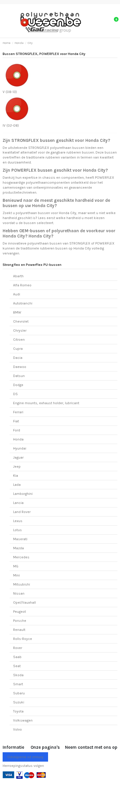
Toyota (18, 711)
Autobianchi (22, 303)
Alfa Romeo (22, 285)
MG (15, 566)
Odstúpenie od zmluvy (25, 757)
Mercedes (21, 557)
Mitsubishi (21, 584)
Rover (17, 648)
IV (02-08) (11, 125)
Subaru (19, 693)
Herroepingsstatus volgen (23, 766)
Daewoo (19, 367)
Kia (15, 476)
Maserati (20, 539)
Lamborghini (23, 494)
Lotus (17, 530)
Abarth (18, 276)
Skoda (18, 675)
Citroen (19, 340)
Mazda (18, 548)
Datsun (19, 376)
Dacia (17, 358)
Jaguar (18, 457)
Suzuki (18, 702)
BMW (17, 312)
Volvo (17, 729)
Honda (18, 439)
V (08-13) (10, 92)
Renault (19, 630)
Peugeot (19, 612)
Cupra (18, 349)
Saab (17, 657)
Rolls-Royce (22, 639)
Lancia (18, 503)
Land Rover (22, 512)
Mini (16, 575)
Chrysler (20, 330)
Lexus (17, 521)
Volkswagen (23, 720)
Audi (16, 294)
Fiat (16, 421)
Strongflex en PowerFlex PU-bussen (32, 265)
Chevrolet (21, 321)
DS (15, 394)
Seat (17, 666)
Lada (17, 485)
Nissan (18, 593)
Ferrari (18, 412)
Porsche (19, 621)
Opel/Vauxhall (24, 602)
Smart (18, 684)
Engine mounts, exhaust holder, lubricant (46, 403)
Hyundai (19, 448)
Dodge (18, 385)
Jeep (17, 466)
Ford (16, 430)
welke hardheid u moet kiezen (80, 218)
